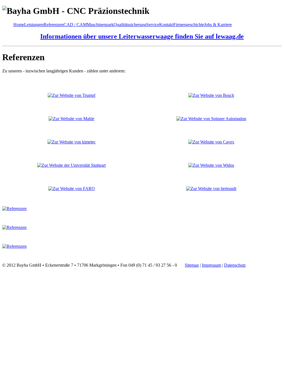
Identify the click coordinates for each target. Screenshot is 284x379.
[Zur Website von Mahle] (71, 118)
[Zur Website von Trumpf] (71, 95)
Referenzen (54, 24)
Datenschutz (235, 265)
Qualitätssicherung (130, 24)
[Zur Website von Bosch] (211, 95)
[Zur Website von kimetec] (71, 142)
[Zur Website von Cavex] (211, 142)
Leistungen (34, 24)
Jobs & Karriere (218, 24)
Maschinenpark (100, 24)
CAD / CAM (75, 24)
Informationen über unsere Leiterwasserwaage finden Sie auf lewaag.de (142, 36)
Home (18, 24)
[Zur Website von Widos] (211, 165)
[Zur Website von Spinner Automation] (211, 118)
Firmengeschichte (188, 24)
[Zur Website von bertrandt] (211, 188)
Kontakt (166, 24)
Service (152, 24)
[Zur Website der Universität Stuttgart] (71, 165)
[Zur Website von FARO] (71, 188)
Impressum (211, 265)
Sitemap (192, 265)
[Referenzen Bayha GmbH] (14, 208)
